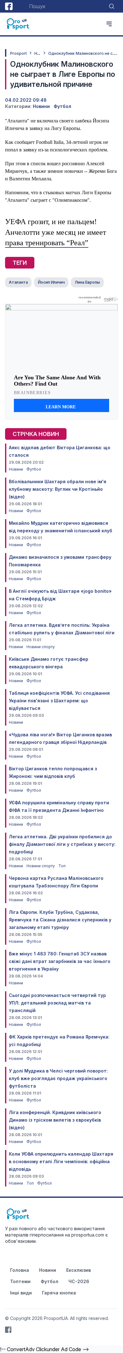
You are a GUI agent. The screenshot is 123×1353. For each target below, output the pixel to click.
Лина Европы (87, 282)
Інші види (21, 1292)
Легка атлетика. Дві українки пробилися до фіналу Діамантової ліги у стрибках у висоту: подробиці (62, 844)
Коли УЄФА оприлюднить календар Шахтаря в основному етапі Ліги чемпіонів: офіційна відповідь (61, 1161)
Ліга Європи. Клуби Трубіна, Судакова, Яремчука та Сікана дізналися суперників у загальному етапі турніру (60, 919)
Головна (19, 1270)
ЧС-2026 (78, 1281)
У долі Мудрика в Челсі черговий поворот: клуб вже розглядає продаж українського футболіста (58, 1078)
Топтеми (20, 1281)
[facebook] (9, 6)
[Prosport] (18, 24)
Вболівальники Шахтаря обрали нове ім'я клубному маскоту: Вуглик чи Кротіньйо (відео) (57, 489)
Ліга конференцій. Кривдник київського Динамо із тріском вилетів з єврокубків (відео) (55, 1120)
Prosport (18, 53)
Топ (62, 865)
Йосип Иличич (51, 282)
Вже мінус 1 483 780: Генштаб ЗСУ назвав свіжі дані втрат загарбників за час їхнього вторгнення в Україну (59, 961)
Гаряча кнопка (59, 1292)
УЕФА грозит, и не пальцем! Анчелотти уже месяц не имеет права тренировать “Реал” (55, 232)
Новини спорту (40, 646)
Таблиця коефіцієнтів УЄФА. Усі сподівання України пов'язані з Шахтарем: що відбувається (59, 700)
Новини (41, 106)
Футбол (62, 106)
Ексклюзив (78, 1270)
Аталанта (18, 282)
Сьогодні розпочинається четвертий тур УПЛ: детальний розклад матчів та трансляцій (57, 1003)
